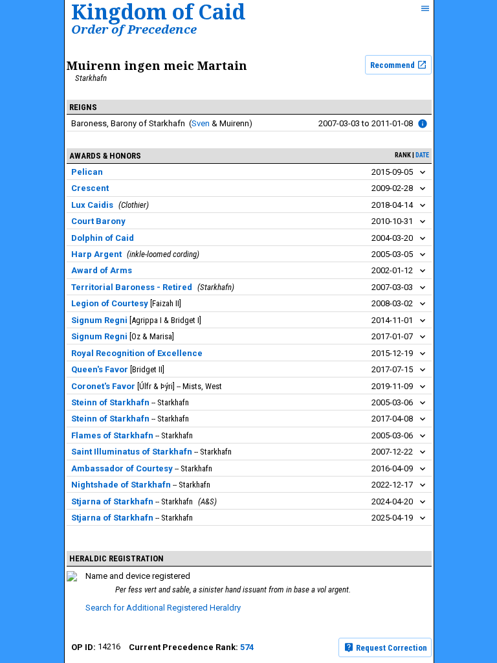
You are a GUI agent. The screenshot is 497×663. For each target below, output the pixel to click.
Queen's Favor (99, 369)
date (422, 155)
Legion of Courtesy (109, 303)
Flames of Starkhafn (112, 435)
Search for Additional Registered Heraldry (163, 607)
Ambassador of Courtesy (122, 468)
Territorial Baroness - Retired (131, 287)
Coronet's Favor (103, 386)
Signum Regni (99, 320)
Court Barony (98, 221)
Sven (201, 123)
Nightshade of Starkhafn (121, 484)
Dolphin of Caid (102, 238)
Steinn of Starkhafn (110, 402)
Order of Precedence (134, 29)
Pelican (87, 172)
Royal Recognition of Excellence (137, 353)
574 (247, 647)
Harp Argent (96, 254)
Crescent (90, 188)
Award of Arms (101, 270)
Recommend (393, 65)
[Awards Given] (422, 123)
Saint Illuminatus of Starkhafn (131, 451)
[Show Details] (422, 172)
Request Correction (390, 648)
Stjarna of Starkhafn (112, 501)
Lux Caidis (92, 205)
